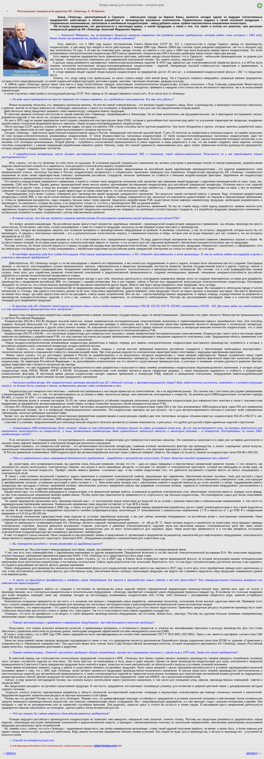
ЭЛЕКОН (11, 753)
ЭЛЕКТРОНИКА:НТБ (105, 746)
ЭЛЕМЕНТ (252, 753)
